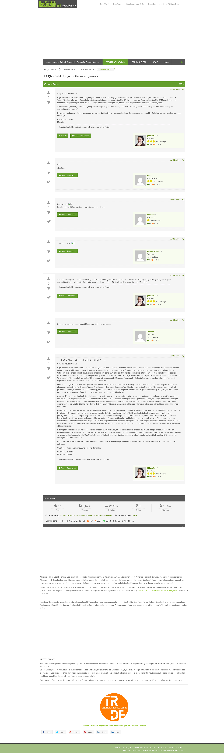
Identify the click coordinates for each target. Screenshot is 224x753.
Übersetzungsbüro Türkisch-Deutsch (129, 725)
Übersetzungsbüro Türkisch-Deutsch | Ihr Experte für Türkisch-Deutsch (72, 62)
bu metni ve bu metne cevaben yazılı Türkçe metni (158, 590)
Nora (149, 175)
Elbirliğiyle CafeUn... (106, 69)
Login (166, 62)
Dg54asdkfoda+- (153, 251)
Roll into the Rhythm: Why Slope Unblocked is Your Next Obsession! (86, 515)
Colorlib (164, 750)
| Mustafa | (151, 135)
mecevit (150, 214)
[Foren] (45, 69)
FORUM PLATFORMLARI (115, 62)
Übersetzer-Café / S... (69, 69)
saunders (135, 515)
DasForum (54, 69)
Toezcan (150, 331)
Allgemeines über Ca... (88, 69)
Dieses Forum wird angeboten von (97, 725)
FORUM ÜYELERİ (139, 62)
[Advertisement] (114, 33)
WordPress (180, 750)
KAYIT (155, 62)
